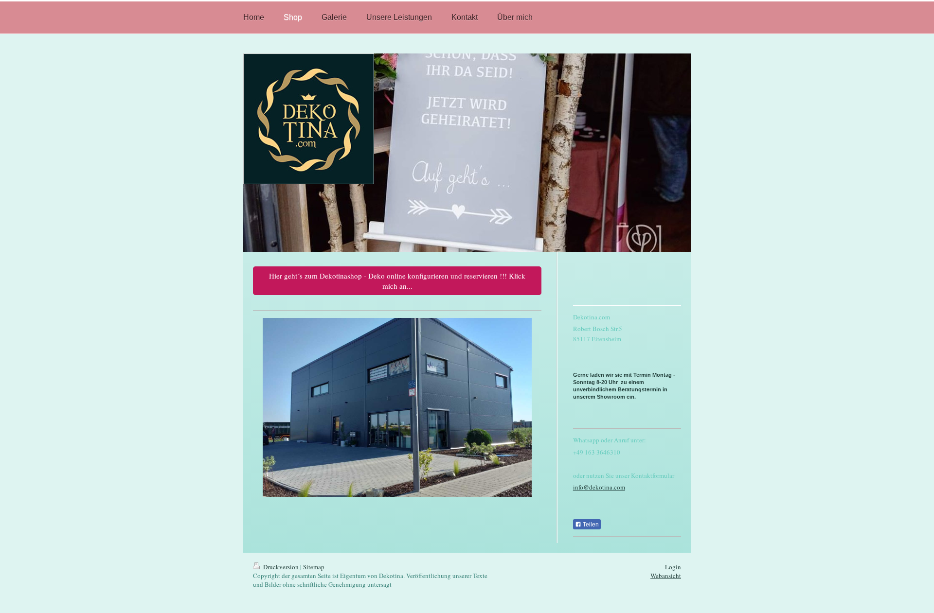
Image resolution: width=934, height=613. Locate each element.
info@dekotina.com (599, 487)
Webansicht (665, 575)
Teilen (590, 524)
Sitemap (313, 566)
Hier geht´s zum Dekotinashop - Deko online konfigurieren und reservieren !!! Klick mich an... (397, 280)
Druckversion (281, 566)
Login (673, 566)
